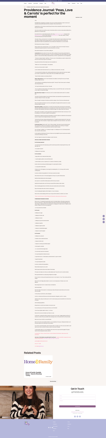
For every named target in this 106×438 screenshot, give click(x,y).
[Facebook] (48, 427)
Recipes (25, 3)
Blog (81, 3)
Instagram (41, 3)
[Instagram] (50, 427)
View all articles (53, 381)
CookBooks (30, 3)
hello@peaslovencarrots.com (77, 411)
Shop (45, 3)
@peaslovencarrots (38, 35)
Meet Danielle (35, 3)
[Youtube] (52, 427)
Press (78, 3)
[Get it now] (60, 0)
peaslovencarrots (54, 35)
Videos (69, 3)
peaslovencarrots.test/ (59, 34)
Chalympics (73, 3)
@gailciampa (41, 346)
